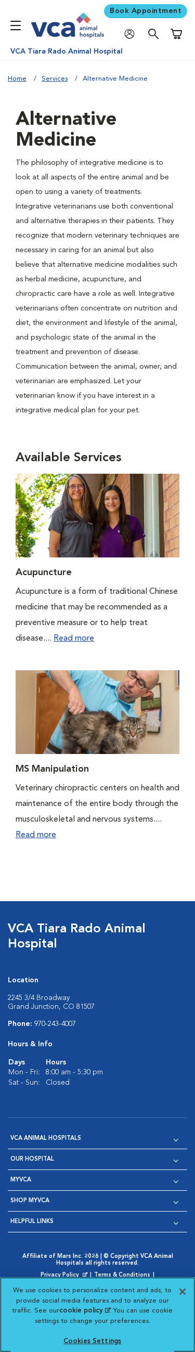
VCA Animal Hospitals (45, 1138)
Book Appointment (145, 11)
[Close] (182, 1291)
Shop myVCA (29, 1201)
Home (17, 78)
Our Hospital (32, 1159)
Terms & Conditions (122, 1275)
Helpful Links (32, 1222)
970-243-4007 (55, 1024)
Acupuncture (44, 572)
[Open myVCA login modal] (132, 34)
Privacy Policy (65, 1275)
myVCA (20, 1180)
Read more (74, 638)
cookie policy (84, 1310)
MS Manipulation (52, 769)
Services (55, 78)
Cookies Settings (92, 1341)
